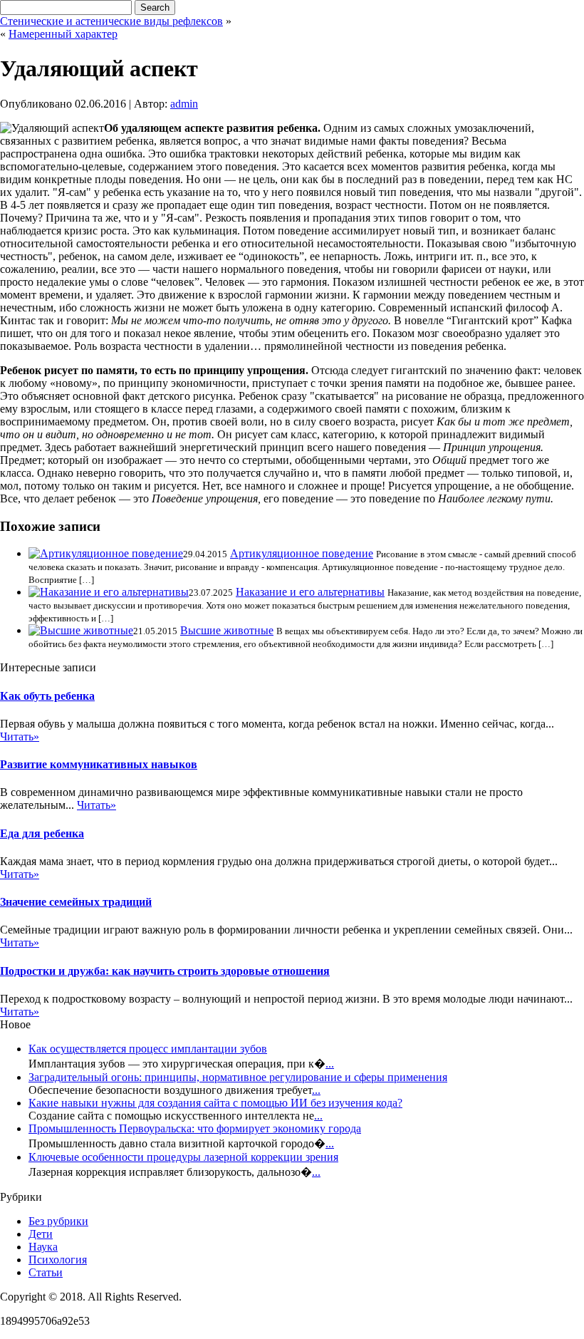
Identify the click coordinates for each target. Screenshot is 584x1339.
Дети (40, 1234)
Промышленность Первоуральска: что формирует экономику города (194, 1128)
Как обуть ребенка (47, 696)
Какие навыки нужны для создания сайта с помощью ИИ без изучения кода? (215, 1103)
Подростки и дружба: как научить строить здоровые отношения (165, 971)
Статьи (45, 1272)
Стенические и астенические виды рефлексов (111, 21)
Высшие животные (226, 630)
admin (184, 104)
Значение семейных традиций (76, 902)
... (329, 1064)
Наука (43, 1247)
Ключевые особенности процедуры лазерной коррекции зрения (183, 1157)
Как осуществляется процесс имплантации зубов (147, 1049)
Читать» (19, 736)
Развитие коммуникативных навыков (98, 764)
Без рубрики (58, 1221)
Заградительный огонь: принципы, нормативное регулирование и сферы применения (237, 1077)
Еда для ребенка (42, 833)
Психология (57, 1259)
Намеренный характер (63, 34)
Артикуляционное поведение (301, 553)
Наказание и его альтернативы (310, 592)
